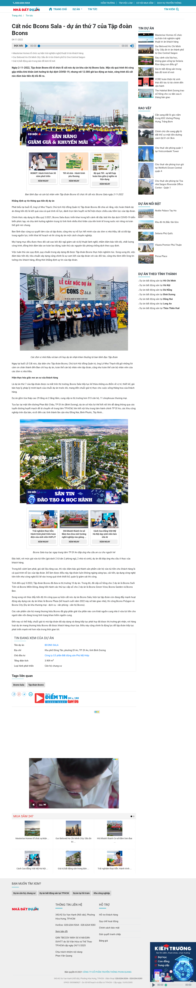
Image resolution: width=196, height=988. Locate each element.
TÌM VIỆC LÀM (125, 3)
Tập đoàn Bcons (36, 684)
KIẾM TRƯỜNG (108, 3)
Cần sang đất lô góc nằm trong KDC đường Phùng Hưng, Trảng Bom (168, 118)
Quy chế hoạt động (108, 921)
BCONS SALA (51, 645)
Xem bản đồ (61, 931)
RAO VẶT (144, 108)
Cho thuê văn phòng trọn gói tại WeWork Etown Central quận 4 (169, 168)
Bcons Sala (18, 684)
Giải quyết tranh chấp (110, 934)
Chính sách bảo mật (109, 927)
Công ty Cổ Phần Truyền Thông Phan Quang (107, 972)
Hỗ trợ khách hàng (108, 914)
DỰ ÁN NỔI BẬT (149, 204)
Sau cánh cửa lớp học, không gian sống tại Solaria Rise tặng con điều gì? (169, 61)
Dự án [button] (76, 9)
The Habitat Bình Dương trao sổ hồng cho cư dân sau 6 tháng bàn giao (169, 94)
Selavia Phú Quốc (164, 233)
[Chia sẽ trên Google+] (19, 694)
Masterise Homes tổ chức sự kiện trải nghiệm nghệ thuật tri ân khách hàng (48, 53)
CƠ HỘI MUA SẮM (144, 3)
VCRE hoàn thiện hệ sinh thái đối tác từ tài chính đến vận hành (169, 82)
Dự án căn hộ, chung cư (24, 893)
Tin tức (29, 15)
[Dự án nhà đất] (26, 9)
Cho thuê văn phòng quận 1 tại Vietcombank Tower (169, 150)
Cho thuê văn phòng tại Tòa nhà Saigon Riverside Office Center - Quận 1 (169, 184)
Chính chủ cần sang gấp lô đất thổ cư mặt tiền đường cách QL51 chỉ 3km (168, 135)
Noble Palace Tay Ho (166, 210)
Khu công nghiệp (102, 893)
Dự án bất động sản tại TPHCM (54, 893)
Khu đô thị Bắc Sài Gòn (167, 222)
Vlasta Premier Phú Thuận (168, 245)
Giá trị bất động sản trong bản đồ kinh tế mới (34, 61)
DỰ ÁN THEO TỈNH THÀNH (157, 274)
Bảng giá (103, 940)
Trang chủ (60, 9)
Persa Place (161, 256)
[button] (26, 46)
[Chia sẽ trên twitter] (24, 694)
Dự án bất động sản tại (157, 280)
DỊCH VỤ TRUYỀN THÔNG (169, 3)
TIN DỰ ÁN (146, 28)
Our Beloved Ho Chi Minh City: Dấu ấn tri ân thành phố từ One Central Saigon (49, 57)
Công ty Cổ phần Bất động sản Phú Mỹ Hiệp (67, 655)
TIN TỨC (92, 9)
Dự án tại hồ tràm (81, 893)
